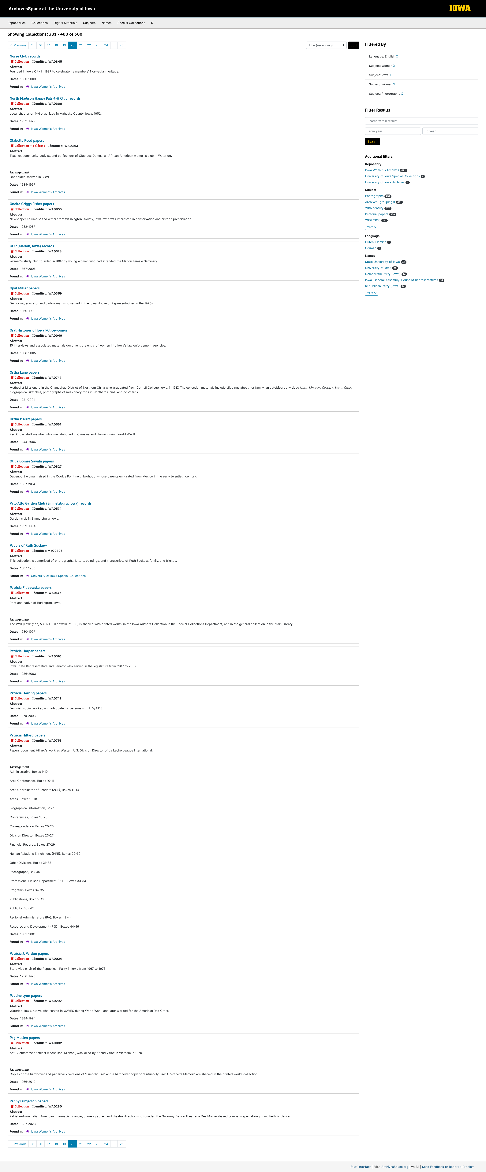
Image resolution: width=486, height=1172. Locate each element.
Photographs (377, 196)
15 (32, 45)
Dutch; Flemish (377, 242)
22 (89, 45)
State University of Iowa (385, 262)
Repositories (16, 23)
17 (48, 45)
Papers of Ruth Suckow (28, 545)
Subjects (89, 23)
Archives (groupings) (383, 202)
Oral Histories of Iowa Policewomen (38, 330)
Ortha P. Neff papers (26, 419)
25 (122, 45)
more (370, 226)
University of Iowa (381, 268)
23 (97, 45)
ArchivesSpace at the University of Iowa (52, 9)
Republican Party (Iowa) (385, 286)
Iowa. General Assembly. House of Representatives (404, 280)
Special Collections (131, 23)
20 (72, 45)
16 (40, 45)
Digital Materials (65, 23)
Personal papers (380, 214)
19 (64, 45)
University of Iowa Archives (386, 182)
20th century (377, 208)
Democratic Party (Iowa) (385, 274)
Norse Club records (25, 56)
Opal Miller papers (24, 288)
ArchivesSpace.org (394, 1167)
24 (106, 45)
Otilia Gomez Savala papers (32, 461)
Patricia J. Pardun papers (29, 953)
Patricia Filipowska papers (30, 587)
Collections (40, 23)
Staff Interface (360, 1167)
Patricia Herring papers (28, 693)
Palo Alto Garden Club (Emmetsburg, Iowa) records (51, 503)
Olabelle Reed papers (27, 140)
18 (56, 45)
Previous (18, 45)
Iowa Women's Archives (48, 86)
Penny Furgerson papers (29, 1101)
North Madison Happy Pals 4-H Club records (45, 98)
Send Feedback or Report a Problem (448, 1167)
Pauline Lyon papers (26, 995)
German (372, 248)
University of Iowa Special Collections (58, 576)
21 (80, 45)
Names (106, 23)
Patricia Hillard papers (27, 735)
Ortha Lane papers (24, 372)
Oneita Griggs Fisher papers (32, 203)
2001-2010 (375, 220)
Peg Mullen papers (25, 1037)
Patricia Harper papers (27, 650)
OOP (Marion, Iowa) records (32, 245)
